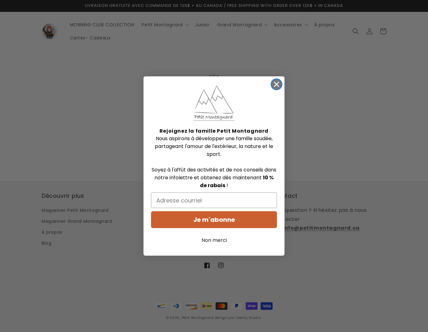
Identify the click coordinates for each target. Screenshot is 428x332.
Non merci (214, 240)
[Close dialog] (276, 84)
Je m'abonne (214, 219)
